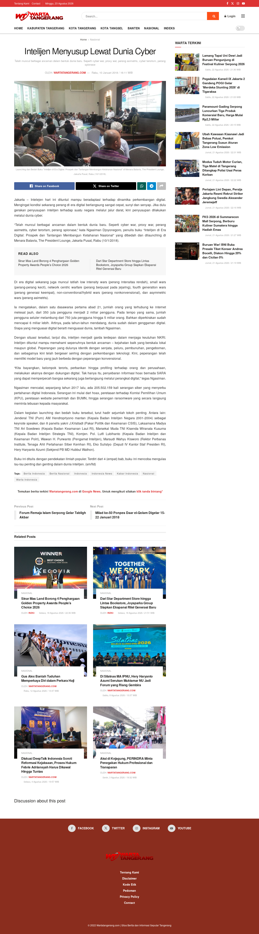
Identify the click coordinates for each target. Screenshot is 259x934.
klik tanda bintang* (150, 491)
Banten (134, 28)
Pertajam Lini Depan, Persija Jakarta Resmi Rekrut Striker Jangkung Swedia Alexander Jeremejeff (222, 195)
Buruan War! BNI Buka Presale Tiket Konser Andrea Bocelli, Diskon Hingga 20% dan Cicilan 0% (222, 251)
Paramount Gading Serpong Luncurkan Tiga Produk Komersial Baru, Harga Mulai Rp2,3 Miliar (222, 112)
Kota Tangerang (82, 28)
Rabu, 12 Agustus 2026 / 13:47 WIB (41, 690)
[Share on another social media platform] (161, 186)
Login (231, 16)
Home (18, 28)
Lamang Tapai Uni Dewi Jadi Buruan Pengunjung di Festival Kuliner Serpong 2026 (223, 59)
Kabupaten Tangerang (45, 28)
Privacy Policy (129, 897)
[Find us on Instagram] (238, 3)
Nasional (151, 28)
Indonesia (80, 473)
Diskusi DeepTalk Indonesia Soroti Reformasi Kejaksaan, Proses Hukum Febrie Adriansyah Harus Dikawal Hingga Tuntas (48, 765)
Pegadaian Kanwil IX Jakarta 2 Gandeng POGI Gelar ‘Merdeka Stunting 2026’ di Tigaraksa (223, 85)
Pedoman (129, 890)
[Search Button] (213, 16)
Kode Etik (129, 884)
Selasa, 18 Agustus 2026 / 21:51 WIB (135, 612)
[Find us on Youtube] (243, 3)
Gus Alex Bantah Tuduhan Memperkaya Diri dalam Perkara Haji (47, 678)
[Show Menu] (243, 16)
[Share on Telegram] (151, 186)
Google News (91, 491)
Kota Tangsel (112, 28)
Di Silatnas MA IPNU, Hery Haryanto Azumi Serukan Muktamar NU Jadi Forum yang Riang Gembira (126, 680)
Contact (36, 3)
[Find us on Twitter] (232, 3)
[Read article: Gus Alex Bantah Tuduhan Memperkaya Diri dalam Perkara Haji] (50, 650)
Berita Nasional (60, 473)
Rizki (31, 612)
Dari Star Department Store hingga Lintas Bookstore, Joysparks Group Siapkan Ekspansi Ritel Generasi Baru (126, 265)
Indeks (169, 28)
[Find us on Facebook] (227, 3)
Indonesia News (102, 473)
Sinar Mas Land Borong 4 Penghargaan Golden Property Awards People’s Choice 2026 (48, 263)
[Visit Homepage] (39, 16)
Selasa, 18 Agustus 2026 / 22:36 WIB (56, 612)
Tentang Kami (21, 3)
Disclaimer (129, 878)
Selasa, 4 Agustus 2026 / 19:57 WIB (41, 781)
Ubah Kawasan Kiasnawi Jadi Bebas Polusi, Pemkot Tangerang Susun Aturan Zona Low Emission (223, 140)
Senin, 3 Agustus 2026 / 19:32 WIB (119, 777)
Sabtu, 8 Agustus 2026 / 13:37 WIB (119, 695)
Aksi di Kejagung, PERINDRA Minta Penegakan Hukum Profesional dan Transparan (126, 762)
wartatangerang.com (70, 72)
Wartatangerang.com (63, 491)
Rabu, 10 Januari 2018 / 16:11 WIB (112, 72)
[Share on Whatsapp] (141, 186)
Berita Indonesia (34, 473)
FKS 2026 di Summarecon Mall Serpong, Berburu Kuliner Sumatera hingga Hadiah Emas (220, 223)
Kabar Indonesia (127, 473)
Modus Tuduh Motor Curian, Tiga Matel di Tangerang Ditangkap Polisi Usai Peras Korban (222, 168)
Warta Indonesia (26, 479)
